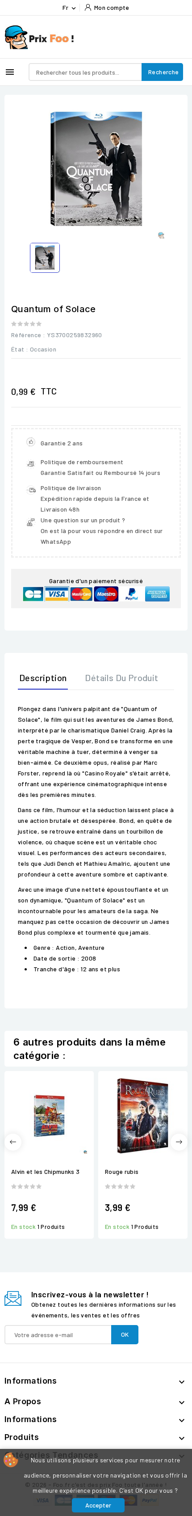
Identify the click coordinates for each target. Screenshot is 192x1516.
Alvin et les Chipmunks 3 (45, 1171)
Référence (26, 335)
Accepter (98, 1505)
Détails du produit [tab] (121, 677)
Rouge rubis (121, 1171)
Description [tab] (43, 677)
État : (19, 349)
